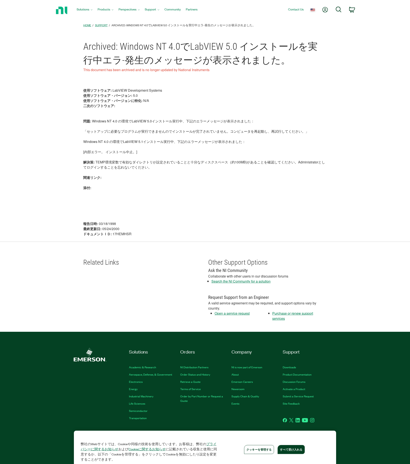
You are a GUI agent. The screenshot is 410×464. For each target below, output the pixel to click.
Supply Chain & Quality (245, 396)
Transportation (138, 418)
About (235, 374)
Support (101, 25)
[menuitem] (84, 10)
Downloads (289, 367)
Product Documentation (297, 374)
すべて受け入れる (291, 449)
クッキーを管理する (259, 449)
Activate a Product (294, 389)
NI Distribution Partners (194, 367)
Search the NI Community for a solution (241, 281)
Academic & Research (142, 367)
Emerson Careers (242, 382)
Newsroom (238, 389)
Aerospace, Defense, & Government (150, 374)
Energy (133, 389)
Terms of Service (190, 389)
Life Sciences (137, 403)
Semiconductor (138, 411)
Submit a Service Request (298, 396)
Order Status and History (195, 374)
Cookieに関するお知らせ (147, 449)
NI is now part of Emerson (246, 367)
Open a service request (232, 313)
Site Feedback (291, 403)
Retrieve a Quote (190, 382)
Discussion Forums (294, 382)
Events (235, 403)
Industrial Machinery (141, 396)
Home (87, 25)
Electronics (136, 382)
